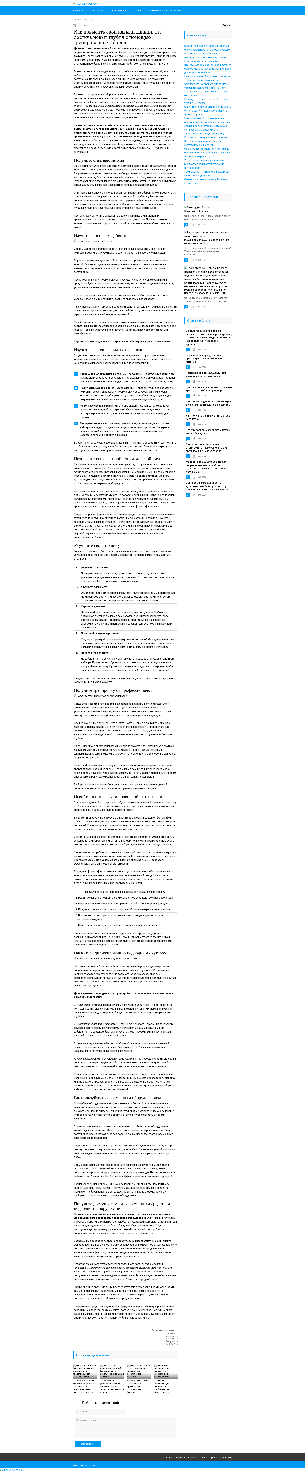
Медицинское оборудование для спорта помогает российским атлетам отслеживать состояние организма (207, 122)
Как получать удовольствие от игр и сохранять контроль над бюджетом (208, 403)
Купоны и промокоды (165, 10)
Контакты (119, 10)
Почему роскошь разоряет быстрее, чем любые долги (208, 431)
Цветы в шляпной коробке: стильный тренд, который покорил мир (209, 389)
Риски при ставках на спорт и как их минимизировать (206, 241)
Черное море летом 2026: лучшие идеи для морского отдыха (206, 374)
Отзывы (98, 10)
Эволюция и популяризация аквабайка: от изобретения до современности (161, 1386)
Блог (138, 10)
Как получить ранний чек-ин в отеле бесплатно (208, 417)
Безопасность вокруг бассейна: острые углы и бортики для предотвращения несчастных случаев (84, 1386)
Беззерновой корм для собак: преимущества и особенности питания (204, 358)
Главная (79, 10)
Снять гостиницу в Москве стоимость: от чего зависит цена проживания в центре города (207, 110)
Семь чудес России (196, 211)
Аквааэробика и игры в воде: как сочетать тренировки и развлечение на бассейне (138, 1386)
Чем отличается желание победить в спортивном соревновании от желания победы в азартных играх (207, 152)
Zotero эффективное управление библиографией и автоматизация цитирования (204, 164)
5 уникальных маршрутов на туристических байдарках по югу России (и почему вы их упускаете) (205, 133)
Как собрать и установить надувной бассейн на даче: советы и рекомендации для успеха (112, 1386)
